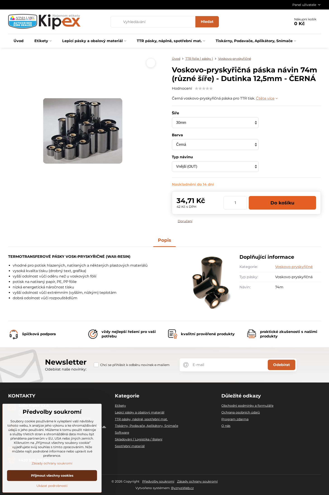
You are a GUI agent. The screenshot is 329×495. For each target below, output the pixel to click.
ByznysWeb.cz (182, 488)
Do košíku (282, 203)
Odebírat (281, 365)
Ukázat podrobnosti (52, 486)
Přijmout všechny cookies (52, 475)
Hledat (207, 21)
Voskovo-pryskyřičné (294, 267)
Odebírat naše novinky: (65, 369)
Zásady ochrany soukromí (197, 481)
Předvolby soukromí (158, 481)
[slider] (204, 88)
